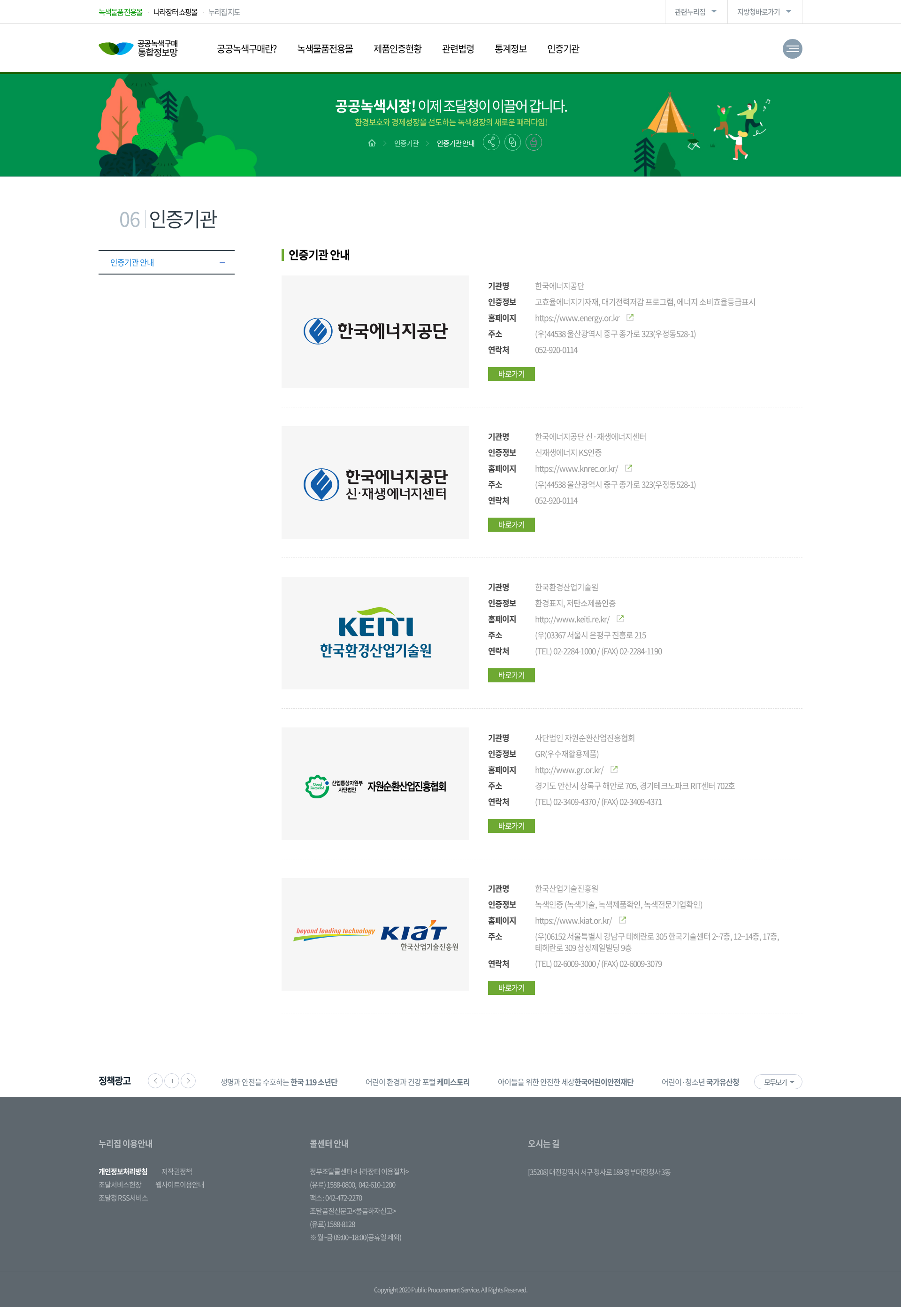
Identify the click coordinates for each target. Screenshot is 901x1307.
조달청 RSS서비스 (123, 1197)
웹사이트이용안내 (179, 1184)
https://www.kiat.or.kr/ (573, 920)
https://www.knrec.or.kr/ (576, 468)
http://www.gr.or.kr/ (569, 769)
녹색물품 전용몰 (120, 11)
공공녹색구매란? (246, 48)
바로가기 (511, 373)
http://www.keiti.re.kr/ (572, 619)
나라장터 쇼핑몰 (175, 11)
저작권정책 (176, 1171)
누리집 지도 (224, 11)
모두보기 (775, 1082)
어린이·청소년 (700, 1081)
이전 (155, 1080)
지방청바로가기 (758, 12)
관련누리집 (690, 12)
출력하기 (534, 142)
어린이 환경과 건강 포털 (418, 1081)
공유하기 (491, 142)
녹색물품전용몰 (325, 48)
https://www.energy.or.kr (577, 317)
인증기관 (563, 48)
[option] (278, 1081)
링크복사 (512, 142)
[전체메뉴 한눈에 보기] (792, 49)
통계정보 (511, 48)
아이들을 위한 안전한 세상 (566, 1081)
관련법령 (458, 48)
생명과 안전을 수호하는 (279, 1081)
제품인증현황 (397, 48)
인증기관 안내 (455, 143)
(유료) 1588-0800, (333, 1184)
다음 (188, 1080)
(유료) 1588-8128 (332, 1224)
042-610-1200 (377, 1184)
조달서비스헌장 (120, 1184)
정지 (171, 1080)
